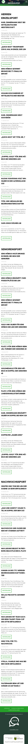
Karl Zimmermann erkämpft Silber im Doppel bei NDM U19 (14, 414)
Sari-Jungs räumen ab (11, 223)
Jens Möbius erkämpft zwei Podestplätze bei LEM (13, 279)
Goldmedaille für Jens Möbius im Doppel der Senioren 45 (14, 371)
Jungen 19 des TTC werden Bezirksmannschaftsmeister (13, 573)
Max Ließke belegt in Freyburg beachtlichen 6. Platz (13, 549)
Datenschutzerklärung (17, 708)
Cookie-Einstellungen (14, 710)
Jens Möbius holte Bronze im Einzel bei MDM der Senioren (13, 256)
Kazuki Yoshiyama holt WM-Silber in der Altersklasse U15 (13, 181)
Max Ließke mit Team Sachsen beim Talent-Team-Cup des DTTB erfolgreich (13, 619)
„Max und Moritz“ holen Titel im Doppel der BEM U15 (13, 509)
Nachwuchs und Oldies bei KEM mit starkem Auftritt (13, 529)
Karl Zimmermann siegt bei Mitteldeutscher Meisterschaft (13, 25)
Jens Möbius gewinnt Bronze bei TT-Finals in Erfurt (11, 71)
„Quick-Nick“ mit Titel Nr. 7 (13, 137)
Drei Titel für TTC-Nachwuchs (9, 642)
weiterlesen (6, 42)
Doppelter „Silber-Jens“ (12, 435)
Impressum (7, 708)
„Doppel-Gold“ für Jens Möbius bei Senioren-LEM (13, 157)
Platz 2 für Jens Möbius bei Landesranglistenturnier (13, 392)
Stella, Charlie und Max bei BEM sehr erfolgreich (13, 662)
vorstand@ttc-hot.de (14, 729)
